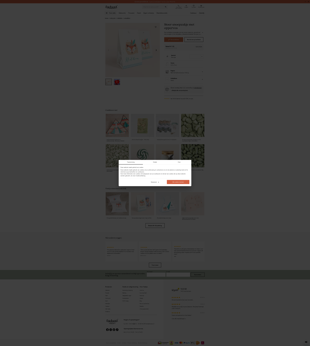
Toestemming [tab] (131, 162)
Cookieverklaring (140, 175)
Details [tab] (155, 162)
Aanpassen (154, 182)
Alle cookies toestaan (178, 182)
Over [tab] (179, 162)
